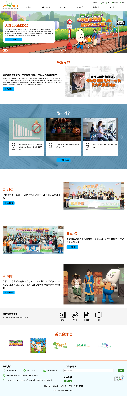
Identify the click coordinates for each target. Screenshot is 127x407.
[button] (61, 50)
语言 (109, 2)
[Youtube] (70, 381)
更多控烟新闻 (64, 160)
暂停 (5, 50)
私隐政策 (63, 386)
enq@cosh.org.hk (52, 370)
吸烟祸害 (63, 7)
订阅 (120, 370)
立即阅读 (10, 203)
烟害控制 (96, 7)
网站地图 (47, 386)
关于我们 (113, 7)
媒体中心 (29, 7)
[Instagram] (67, 381)
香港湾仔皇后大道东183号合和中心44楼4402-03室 (22, 375)
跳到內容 (95, 2)
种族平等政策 (78, 386)
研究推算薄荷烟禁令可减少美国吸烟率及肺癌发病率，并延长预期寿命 (30, 147)
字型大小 (115, 2)
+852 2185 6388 (11, 370)
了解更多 (13, 39)
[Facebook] (65, 381)
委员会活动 (46, 7)
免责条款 (55, 386)
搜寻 (103, 2)
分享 (123, 2)
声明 (70, 386)
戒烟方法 (80, 7)
